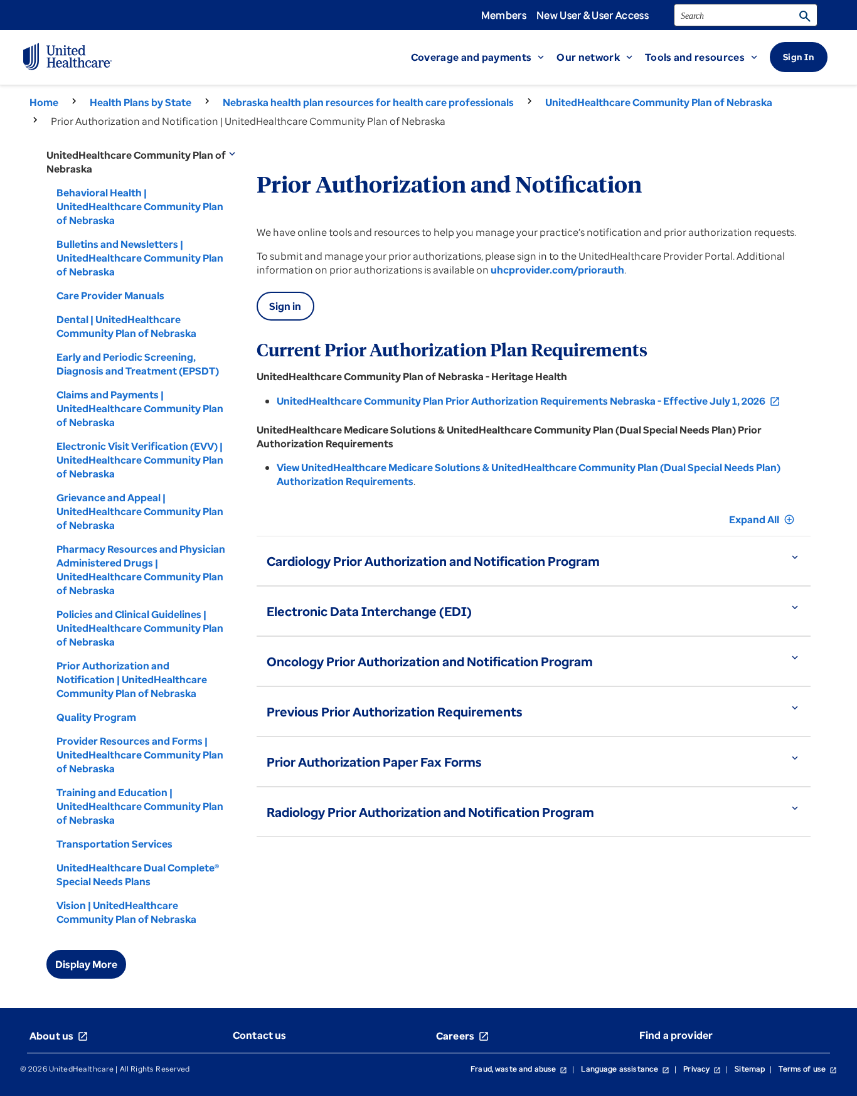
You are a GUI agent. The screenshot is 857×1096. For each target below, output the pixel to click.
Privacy (702, 1068)
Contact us (260, 1035)
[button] (484, 57)
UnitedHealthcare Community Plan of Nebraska (658, 102)
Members (503, 15)
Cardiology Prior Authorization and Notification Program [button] (433, 561)
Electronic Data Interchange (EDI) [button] (369, 611)
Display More (86, 964)
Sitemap (750, 1068)
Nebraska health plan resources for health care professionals (368, 102)
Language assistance (625, 1068)
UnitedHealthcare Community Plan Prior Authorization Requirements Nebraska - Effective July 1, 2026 (528, 401)
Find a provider (676, 1035)
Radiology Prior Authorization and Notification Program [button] (430, 812)
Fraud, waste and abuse (519, 1068)
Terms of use (808, 1068)
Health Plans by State (140, 102)
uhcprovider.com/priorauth (557, 270)
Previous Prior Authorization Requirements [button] (395, 711)
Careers (462, 1036)
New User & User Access (592, 15)
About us (58, 1036)
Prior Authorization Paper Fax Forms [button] (374, 761)
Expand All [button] (762, 519)
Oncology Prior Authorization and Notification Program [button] (430, 661)
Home (43, 102)
